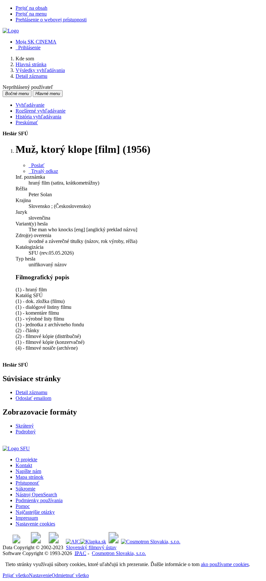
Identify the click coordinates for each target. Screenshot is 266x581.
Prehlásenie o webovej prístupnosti (51, 19)
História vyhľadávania (38, 116)
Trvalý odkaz (43, 171)
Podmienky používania (39, 500)
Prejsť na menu (31, 14)
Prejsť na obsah (31, 8)
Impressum (27, 518)
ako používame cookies (225, 564)
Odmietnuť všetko (70, 575)
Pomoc (23, 506)
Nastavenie (40, 575)
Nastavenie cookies (35, 524)
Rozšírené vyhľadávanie (41, 111)
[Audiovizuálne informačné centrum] (73, 541)
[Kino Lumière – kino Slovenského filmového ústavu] (54, 541)
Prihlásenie (28, 47)
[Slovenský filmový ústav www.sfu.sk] (16, 448)
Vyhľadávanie (30, 105)
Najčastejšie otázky (35, 512)
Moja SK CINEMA (36, 41)
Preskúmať (27, 122)
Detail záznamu (31, 392)
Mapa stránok (29, 477)
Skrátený (25, 426)
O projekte (26, 459)
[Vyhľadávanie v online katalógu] (11, 30)
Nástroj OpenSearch (36, 494)
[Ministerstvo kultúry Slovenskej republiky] (113, 541)
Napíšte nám (28, 471)
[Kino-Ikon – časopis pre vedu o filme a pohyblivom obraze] (36, 541)
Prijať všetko (16, 575)
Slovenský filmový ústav (91, 547)
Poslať (36, 165)
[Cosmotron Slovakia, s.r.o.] (150, 541)
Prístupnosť (27, 483)
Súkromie (25, 488)
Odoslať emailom (33, 398)
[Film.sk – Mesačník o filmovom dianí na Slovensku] (16, 541)
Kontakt (24, 465)
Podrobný (26, 431)
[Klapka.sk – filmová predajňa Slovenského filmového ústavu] (93, 541)
